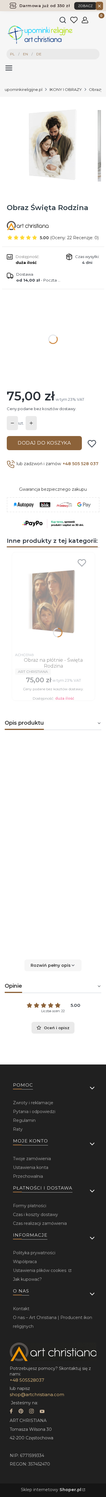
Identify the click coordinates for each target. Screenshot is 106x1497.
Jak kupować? (27, 1279)
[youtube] (42, 1412)
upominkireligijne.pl (23, 89)
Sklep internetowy (51, 1489)
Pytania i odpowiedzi (34, 1111)
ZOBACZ (85, 6)
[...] (53, 146)
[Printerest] (21, 1412)
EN (25, 54)
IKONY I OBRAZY (65, 89)
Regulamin (24, 1120)
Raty (18, 1129)
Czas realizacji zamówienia (40, 1223)
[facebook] (11, 1412)
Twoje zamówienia (32, 1158)
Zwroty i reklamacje (33, 1102)
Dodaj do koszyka (44, 443)
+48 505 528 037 (80, 463)
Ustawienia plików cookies (40, 1270)
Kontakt (21, 1308)
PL (12, 54)
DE (39, 54)
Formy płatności (29, 1205)
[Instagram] (31, 1412)
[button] (53, 965)
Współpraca (25, 1261)
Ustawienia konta (30, 1167)
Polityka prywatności (34, 1252)
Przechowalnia (28, 1176)
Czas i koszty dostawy (35, 1214)
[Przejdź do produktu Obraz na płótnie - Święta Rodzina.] (53, 602)
